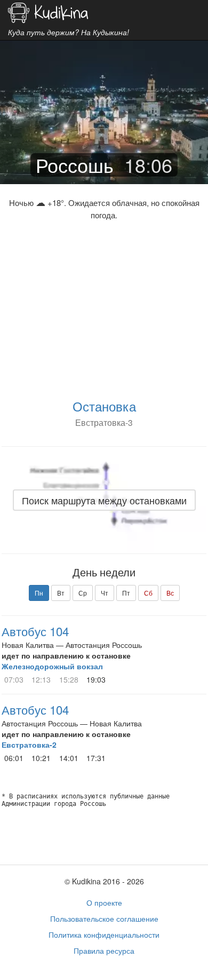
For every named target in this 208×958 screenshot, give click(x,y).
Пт (126, 592)
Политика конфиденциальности (104, 934)
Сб (148, 592)
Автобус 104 (35, 630)
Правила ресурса (104, 950)
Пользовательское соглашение (104, 918)
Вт (61, 592)
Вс (170, 592)
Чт (104, 592)
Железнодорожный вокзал (52, 666)
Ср (82, 592)
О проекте (104, 902)
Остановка (104, 406)
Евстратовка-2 (29, 744)
